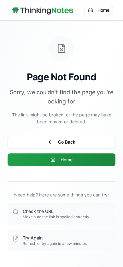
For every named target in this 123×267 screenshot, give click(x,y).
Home (103, 10)
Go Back (66, 142)
